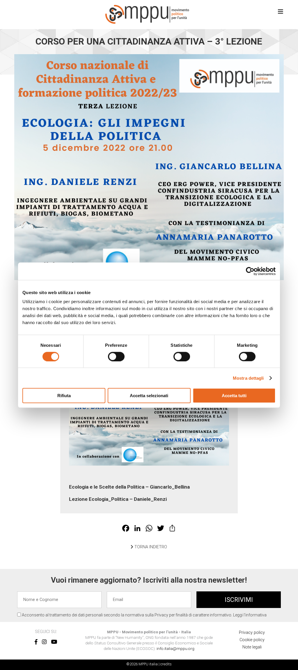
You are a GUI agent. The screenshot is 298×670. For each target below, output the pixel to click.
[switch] (116, 356)
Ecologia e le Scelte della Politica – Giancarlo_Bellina (129, 487)
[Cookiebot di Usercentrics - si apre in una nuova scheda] (250, 271)
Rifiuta (64, 395)
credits (166, 664)
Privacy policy (252, 632)
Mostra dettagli (248, 377)
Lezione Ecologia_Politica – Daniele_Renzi (118, 499)
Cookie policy (252, 639)
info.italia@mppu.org (175, 648)
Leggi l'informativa (250, 615)
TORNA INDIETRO (150, 547)
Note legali (252, 647)
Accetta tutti (234, 395)
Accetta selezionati (149, 395)
